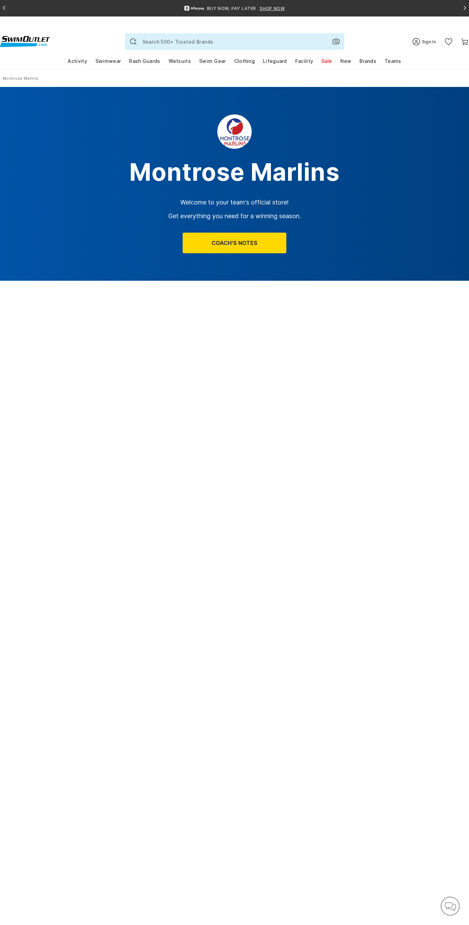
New (345, 61)
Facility (304, 61)
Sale (326, 61)
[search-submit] (133, 41)
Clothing (244, 61)
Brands (367, 61)
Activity (77, 61)
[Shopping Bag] (464, 41)
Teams (393, 61)
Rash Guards (144, 61)
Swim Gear (212, 61)
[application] (450, 906)
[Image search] (336, 41)
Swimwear (108, 61)
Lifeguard (275, 61)
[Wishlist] (448, 41)
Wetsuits (180, 61)
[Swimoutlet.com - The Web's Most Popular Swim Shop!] (25, 41)
